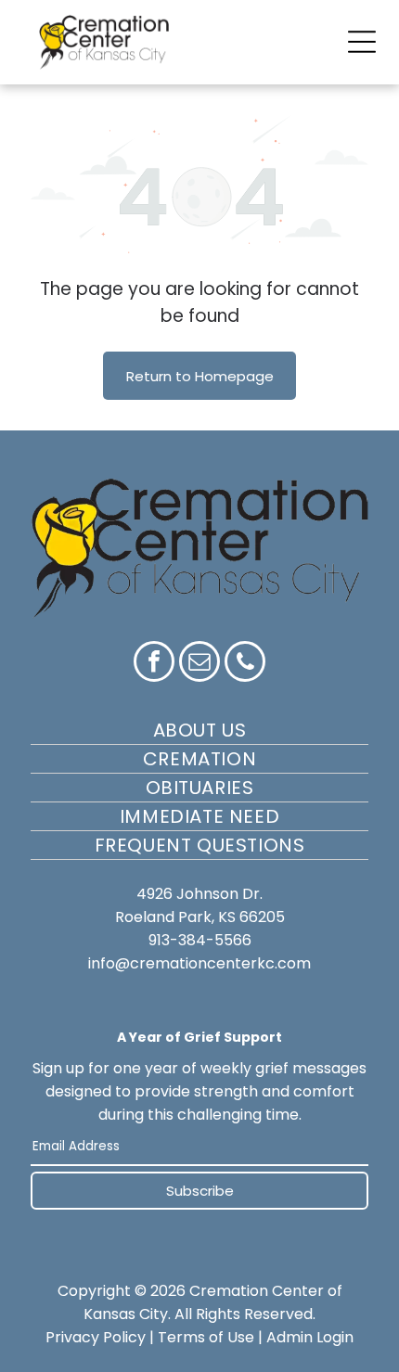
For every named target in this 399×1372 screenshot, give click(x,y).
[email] (199, 663)
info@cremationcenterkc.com (199, 963)
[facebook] (154, 663)
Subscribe (200, 1190)
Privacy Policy (95, 1337)
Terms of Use (206, 1337)
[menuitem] (199, 730)
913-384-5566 (199, 940)
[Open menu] (362, 42)
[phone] (245, 663)
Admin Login (310, 1337)
